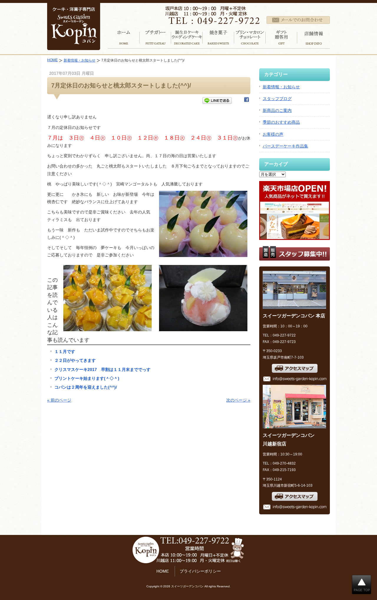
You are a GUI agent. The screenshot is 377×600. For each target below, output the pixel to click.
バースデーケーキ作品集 (285, 146)
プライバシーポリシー (200, 571)
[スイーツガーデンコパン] (73, 46)
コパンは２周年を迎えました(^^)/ (85, 387)
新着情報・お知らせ (79, 60)
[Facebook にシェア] (246, 100)
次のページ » (238, 400)
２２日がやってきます (75, 360)
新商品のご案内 (277, 110)
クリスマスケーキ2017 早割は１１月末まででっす (102, 369)
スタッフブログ (277, 98)
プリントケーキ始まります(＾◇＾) (86, 378)
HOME (52, 60)
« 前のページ (59, 400)
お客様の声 (273, 134)
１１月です (64, 351)
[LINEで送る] (217, 100)
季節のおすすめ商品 (281, 122)
